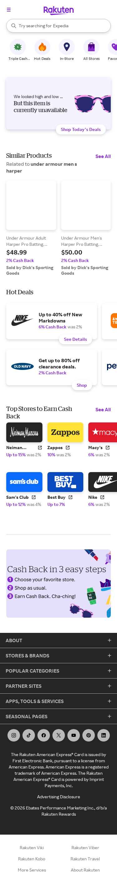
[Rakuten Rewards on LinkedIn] (103, 735)
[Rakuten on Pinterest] (88, 735)
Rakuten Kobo (31, 858)
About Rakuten (85, 869)
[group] (31, 228)
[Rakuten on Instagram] (13, 735)
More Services (32, 869)
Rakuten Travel (85, 858)
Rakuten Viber (85, 847)
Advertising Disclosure (58, 796)
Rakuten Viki (32, 847)
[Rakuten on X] (58, 735)
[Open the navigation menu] (8, 9)
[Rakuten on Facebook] (43, 735)
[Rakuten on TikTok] (28, 735)
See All (103, 156)
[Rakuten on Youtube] (73, 735)
